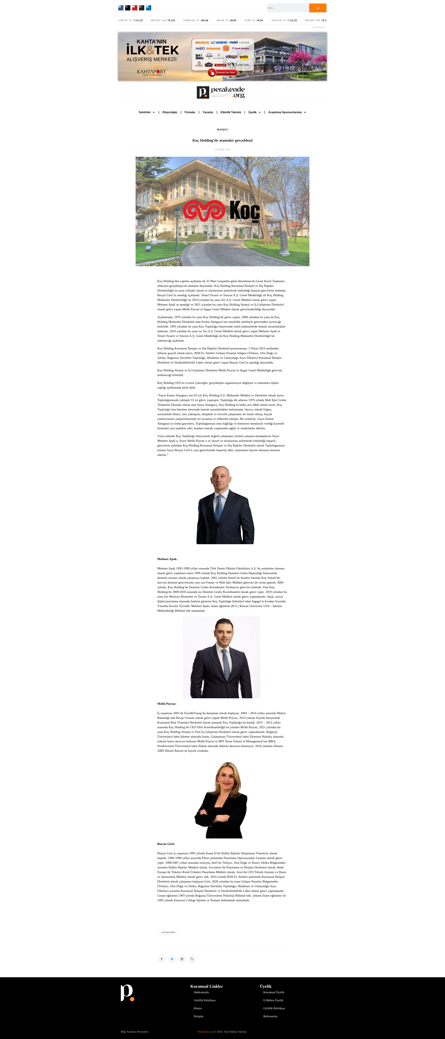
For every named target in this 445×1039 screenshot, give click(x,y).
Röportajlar (170, 112)
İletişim (198, 1016)
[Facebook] (120, 7)
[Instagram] (141, 7)
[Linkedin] (148, 7)
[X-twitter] (127, 7)
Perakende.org (205, 1031)
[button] (192, 959)
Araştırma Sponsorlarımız (285, 112)
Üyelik (252, 112)
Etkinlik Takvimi (231, 112)
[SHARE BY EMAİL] (181, 959)
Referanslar (270, 1016)
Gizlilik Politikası (205, 1000)
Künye (198, 1008)
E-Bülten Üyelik (273, 1000)
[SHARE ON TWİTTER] (171, 959)
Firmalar (190, 112)
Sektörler (145, 112)
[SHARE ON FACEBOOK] (161, 959)
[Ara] (317, 7)
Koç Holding (168, 932)
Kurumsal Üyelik (273, 992)
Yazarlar (208, 112)
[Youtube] (134, 7)
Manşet (222, 130)
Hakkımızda (201, 992)
